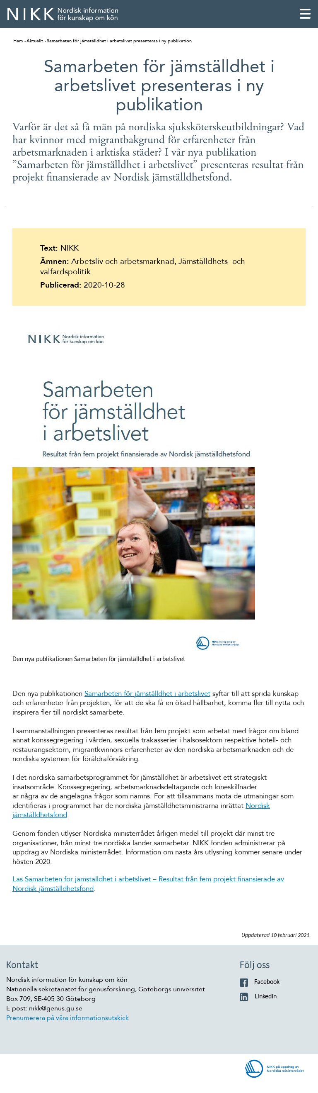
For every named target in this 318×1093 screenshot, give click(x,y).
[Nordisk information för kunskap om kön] (62, 14)
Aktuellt (34, 41)
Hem (18, 41)
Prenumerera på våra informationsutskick (67, 1017)
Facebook (266, 982)
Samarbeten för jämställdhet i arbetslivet (147, 693)
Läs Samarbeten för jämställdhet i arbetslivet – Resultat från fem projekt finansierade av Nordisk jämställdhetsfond (148, 883)
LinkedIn (266, 996)
